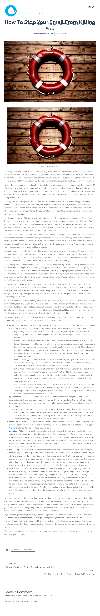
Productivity (49, 33)
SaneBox (13, 431)
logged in (18, 601)
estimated (88, 171)
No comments (63, 33)
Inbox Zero (85, 284)
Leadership (38, 33)
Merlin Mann (9, 287)
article (27, 284)
